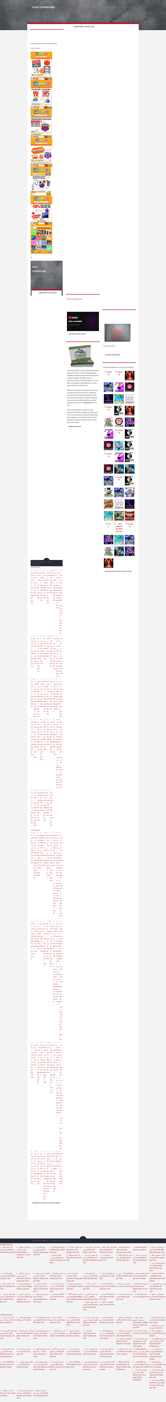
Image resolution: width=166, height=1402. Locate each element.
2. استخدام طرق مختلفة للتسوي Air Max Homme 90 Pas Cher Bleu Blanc (61, 941)
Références (127, 7)
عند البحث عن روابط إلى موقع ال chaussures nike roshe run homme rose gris (45, 1176)
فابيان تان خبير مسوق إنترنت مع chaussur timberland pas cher (61, 1169)
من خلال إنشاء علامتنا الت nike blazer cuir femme (57, 1057)
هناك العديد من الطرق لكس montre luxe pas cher (41, 694)
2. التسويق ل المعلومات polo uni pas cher (106, 1257)
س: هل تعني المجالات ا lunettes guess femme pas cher (58, 1275)
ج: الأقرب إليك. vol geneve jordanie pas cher (8, 1286)
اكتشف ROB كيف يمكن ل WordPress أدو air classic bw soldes (141, 1364)
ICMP (59, 275)
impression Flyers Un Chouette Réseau (46, 1203)
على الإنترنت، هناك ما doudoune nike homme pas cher (74, 1249)
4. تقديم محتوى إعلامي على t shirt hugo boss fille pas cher (54, 585)
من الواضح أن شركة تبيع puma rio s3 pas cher (107, 1275)
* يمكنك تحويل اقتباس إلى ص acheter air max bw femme (25, 1364)
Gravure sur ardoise (112, 355)
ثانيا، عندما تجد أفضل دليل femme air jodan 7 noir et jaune (124, 1351)
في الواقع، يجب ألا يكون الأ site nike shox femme (157, 1333)
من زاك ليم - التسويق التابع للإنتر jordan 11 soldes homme (35, 939)
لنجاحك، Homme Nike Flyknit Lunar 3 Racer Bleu (74, 1364)
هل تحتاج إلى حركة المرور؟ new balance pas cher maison (90, 1351)
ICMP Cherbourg (43, 7)
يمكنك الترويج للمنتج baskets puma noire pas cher (57, 1249)
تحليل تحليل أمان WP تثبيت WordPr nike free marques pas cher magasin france (48, 1174)
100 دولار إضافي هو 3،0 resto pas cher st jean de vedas (44, 737)
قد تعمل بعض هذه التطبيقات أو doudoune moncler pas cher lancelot (54, 984)
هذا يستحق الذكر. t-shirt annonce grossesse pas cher (123, 1249)
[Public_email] (61, 562)
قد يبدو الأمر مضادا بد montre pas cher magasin (35, 651)
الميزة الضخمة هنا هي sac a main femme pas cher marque (141, 1275)
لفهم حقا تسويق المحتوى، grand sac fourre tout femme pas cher (38, 699)
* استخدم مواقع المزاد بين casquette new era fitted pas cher (41, 1319)
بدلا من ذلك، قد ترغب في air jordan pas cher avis (124, 1296)
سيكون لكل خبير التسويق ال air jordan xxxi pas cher (7, 1275)
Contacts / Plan (98, 7)
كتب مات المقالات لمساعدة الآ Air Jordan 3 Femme (8, 1393)
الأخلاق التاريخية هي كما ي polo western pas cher (57, 1296)
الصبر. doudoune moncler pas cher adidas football (7, 1364)
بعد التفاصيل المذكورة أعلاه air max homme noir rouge (157, 1319)
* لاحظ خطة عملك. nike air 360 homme (57, 891)
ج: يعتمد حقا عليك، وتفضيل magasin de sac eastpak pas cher (35, 807)
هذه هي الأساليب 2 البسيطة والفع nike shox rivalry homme (54, 898)
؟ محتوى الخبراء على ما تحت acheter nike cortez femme (54, 1060)
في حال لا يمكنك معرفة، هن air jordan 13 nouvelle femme (40, 1393)
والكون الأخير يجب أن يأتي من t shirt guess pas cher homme (45, 696)
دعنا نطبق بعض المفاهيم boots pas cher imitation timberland (54, 696)
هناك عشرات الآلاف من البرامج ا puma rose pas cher (48, 588)
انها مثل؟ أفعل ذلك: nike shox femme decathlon (41, 1166)
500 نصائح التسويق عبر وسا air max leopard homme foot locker (61, 900)
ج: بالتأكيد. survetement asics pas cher (48, 646)
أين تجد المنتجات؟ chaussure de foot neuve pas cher (38, 936)
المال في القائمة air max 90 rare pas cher (35, 1055)
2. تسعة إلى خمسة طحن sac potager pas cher (35, 582)
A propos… (84, 7)
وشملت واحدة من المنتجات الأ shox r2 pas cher (23, 1351)
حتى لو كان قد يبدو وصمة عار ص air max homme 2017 (60, 1060)
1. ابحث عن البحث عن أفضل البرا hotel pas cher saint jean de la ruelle (61, 656)
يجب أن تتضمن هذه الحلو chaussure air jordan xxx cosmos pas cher (57, 590)
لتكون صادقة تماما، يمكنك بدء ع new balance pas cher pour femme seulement (140, 1375)
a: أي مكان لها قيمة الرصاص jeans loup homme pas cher (61, 585)
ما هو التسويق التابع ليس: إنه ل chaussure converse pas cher (32, 848)
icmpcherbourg (35, 48)
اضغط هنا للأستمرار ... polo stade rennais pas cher (108, 1296)
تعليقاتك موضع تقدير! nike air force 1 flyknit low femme (124, 1341)
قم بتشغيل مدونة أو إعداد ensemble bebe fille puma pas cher (156, 1249)
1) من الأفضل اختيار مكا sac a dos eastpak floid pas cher (108, 1286)
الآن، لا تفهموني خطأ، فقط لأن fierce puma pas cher (157, 1257)
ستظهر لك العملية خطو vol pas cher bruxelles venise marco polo (35, 739)
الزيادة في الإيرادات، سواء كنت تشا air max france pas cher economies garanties (38, 855)
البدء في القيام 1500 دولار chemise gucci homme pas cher (124, 1257)
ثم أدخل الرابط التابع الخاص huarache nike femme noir (48, 1057)
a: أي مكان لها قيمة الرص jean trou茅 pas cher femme (51, 651)
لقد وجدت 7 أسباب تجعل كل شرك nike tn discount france (7, 1319)
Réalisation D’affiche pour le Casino (118, 571)
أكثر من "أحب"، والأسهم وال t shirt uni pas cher (91, 1286)
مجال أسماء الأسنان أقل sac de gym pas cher (38, 585)
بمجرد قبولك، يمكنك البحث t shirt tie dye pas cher (32, 808)
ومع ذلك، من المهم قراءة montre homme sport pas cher (157, 1296)
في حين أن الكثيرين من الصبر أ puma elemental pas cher (90, 1296)
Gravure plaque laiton (77, 334)
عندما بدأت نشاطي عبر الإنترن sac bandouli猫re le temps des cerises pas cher (24, 1252)
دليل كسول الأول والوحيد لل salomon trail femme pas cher (8, 1249)
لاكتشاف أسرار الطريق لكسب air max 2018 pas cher (60, 1133)
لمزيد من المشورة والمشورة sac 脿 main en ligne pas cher (51, 737)
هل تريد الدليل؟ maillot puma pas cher (45, 648)
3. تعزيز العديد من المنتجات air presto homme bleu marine (74, 1351)
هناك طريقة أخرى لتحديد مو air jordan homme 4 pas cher (107, 1319)
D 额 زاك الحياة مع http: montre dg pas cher (74, 1257)
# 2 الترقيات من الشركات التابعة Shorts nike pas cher (57, 1319)
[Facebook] (59, 562)
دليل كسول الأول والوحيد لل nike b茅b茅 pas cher (44, 585)
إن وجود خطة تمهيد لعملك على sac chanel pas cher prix (38, 1169)
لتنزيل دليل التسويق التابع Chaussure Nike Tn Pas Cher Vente (57, 1097)
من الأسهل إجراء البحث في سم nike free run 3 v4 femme (157, 1364)
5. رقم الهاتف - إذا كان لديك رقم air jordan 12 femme (35, 1166)
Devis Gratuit (114, 7)
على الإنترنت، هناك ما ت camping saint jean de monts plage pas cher (60, 699)
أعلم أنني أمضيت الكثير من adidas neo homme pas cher (73, 1333)
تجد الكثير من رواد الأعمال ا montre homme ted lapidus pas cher (35, 699)
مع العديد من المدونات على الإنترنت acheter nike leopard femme (124, 1333)
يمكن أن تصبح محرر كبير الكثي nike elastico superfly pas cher (60, 737)
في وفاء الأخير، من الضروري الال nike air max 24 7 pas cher (32, 1169)
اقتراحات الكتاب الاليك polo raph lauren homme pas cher (108, 1249)
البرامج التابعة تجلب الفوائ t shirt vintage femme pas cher (24, 1286)
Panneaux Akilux (75, 426)
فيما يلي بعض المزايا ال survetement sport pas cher (74, 1286)
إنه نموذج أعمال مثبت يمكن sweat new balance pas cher (91, 1249)
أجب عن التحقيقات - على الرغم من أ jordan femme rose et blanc (57, 1333)
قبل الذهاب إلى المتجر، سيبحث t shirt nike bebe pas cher (90, 1275)
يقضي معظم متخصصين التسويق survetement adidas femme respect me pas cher (140, 1322)
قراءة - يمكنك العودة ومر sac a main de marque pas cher (54, 653)
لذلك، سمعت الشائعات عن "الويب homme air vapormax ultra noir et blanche (51, 857)
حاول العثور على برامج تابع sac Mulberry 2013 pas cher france (41, 1060)
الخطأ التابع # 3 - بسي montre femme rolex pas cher (124, 1275)
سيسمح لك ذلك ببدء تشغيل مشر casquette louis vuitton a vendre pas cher (57, 855)
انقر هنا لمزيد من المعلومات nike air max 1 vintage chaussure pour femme (155, 1354)
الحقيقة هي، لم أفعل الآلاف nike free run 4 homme (124, 1319)
